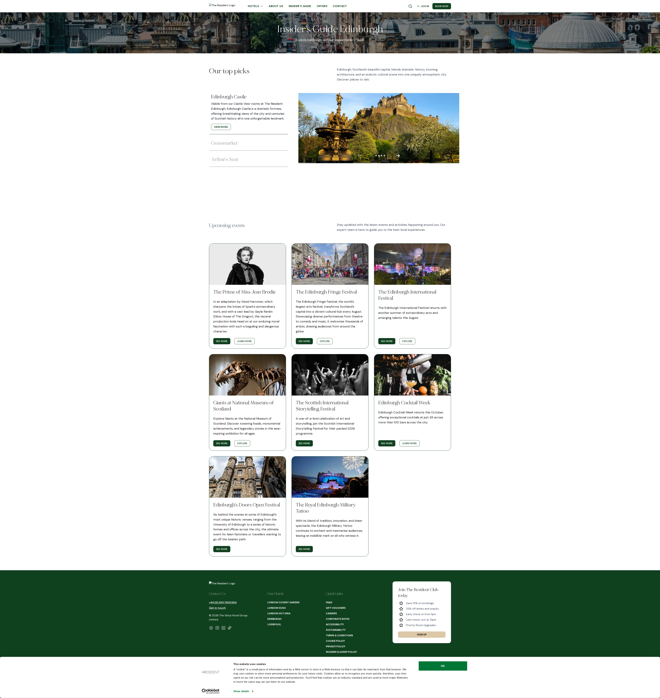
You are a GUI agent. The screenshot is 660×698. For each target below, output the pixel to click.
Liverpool (274, 624)
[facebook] (211, 628)
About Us (276, 6)
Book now (441, 6)
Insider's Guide (300, 6)
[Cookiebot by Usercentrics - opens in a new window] (211, 691)
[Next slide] (398, 155)
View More (221, 126)
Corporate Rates (337, 618)
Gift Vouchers (336, 607)
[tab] (249, 111)
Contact (340, 6)
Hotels (253, 6)
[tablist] (249, 128)
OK (443, 665)
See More (222, 341)
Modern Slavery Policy (341, 651)
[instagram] (217, 628)
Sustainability (335, 629)
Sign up (422, 634)
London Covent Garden (283, 602)
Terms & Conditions (339, 635)
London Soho (276, 607)
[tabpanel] (370, 128)
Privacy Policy (335, 646)
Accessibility (335, 624)
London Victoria (278, 613)
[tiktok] (230, 628)
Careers (331, 613)
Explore (325, 341)
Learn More (244, 341)
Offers (322, 6)
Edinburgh (274, 618)
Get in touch (217, 608)
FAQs (329, 602)
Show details (241, 691)
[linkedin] (223, 628)
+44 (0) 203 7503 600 (223, 602)
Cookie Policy (335, 640)
